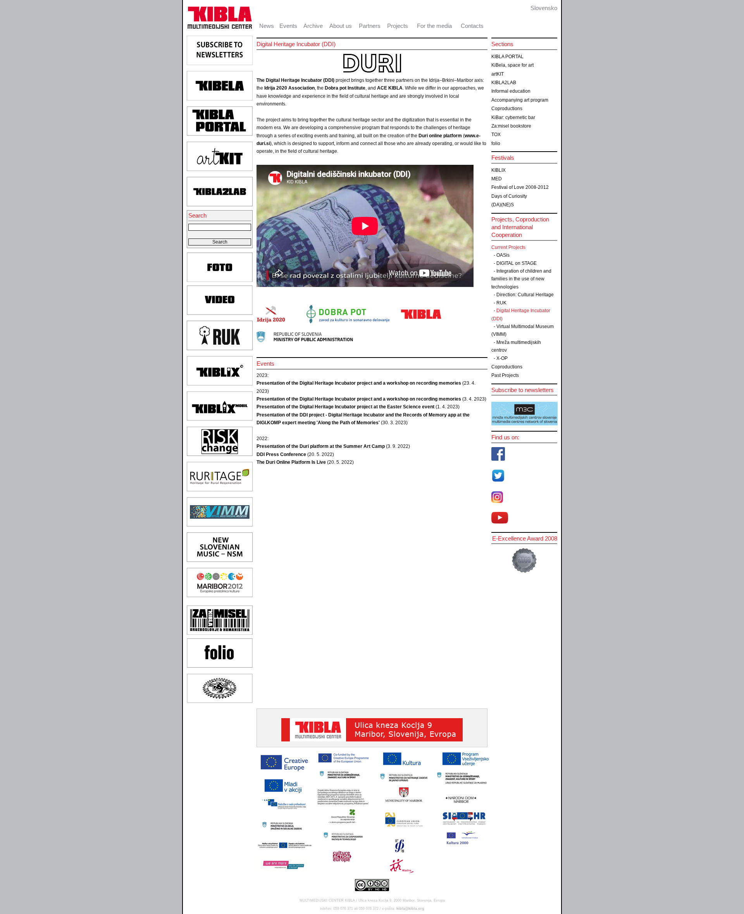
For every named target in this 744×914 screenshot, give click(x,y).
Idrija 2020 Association (289, 88)
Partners (370, 25)
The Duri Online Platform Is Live (292, 462)
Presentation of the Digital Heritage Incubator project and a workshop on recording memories (359, 383)
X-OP (502, 358)
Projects (397, 25)
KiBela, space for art (512, 65)
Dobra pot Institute (345, 88)
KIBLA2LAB (503, 82)
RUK (501, 303)
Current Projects (508, 247)
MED (496, 178)
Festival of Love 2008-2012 (520, 187)
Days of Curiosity (509, 196)
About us (340, 25)
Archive (313, 25)
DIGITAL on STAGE (516, 263)
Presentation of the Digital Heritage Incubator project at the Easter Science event (346, 406)
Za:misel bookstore (511, 126)
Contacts (472, 25)
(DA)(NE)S (502, 204)
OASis (503, 255)
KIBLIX (498, 170)
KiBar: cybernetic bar (513, 117)
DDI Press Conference (281, 454)
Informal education (510, 91)
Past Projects (505, 375)
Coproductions (506, 108)
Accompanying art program (519, 100)
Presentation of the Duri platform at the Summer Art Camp (321, 446)
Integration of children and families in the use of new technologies (521, 279)
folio (495, 143)
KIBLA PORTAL (507, 56)
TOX (496, 134)
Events (288, 25)
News (266, 25)
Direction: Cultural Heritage (525, 294)
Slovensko (543, 8)
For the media (434, 25)
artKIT (497, 74)
